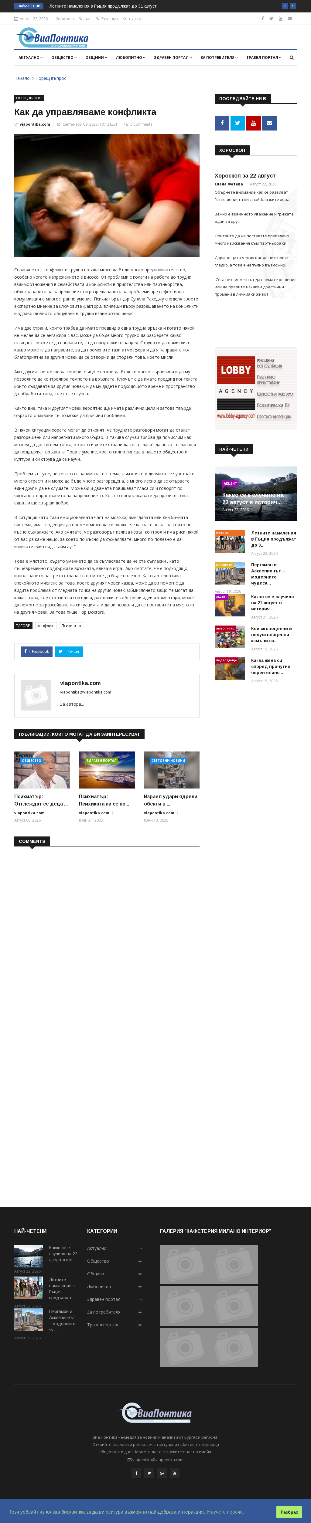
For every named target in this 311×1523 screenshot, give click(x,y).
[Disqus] (107, 930)
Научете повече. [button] (225, 1512)
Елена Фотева (229, 184)
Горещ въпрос (51, 78)
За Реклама (107, 18)
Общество (62, 57)
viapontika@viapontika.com (85, 692)
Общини (95, 57)
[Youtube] (280, 18)
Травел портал (262, 57)
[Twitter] (271, 18)
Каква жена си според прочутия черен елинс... (270, 666)
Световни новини (168, 760)
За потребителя (217, 57)
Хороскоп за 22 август (245, 176)
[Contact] (290, 18)
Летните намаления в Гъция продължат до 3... (273, 539)
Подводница (226, 660)
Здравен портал (172, 57)
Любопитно (129, 57)
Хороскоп (65, 18)
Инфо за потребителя (226, 533)
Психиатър (71, 625)
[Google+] (162, 1473)
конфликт (46, 625)
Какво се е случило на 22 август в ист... (63, 1253)
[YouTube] (174, 1473)
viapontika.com (35, 124)
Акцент (230, 483)
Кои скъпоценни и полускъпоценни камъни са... (271, 634)
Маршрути (224, 564)
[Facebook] (262, 18)
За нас (85, 18)
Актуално (29, 57)
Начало (22, 78)
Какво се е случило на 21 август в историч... (272, 602)
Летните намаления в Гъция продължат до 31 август (103, 6)
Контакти (132, 18)
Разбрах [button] (289, 1512)
